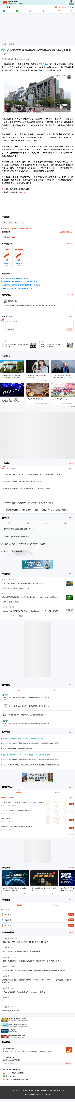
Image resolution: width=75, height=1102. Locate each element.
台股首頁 (62, 232)
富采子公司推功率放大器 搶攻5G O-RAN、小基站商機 (52, 345)
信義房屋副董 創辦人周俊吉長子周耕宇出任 (17, 278)
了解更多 (69, 243)
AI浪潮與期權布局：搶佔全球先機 (16, 189)
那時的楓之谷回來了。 (61, 399)
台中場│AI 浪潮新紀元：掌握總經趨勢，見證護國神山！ (29, 697)
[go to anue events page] (66, 7)
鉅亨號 (25, 1090)
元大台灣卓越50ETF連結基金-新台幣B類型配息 (16, 826)
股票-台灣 (10, 822)
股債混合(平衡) (12, 814)
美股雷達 (11, 579)
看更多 (70, 294)
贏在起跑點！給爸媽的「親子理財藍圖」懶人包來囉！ (18, 228)
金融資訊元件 (52, 1090)
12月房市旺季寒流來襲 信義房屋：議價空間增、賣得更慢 (21, 285)
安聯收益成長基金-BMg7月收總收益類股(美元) (16, 810)
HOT (10, 697)
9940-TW (44, 64)
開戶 (71, 812)
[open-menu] (2, 7)
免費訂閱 (68, 1064)
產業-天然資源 (12, 806)
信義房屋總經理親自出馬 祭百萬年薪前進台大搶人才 (20, 288)
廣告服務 (44, 1090)
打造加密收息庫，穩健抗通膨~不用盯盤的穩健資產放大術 (27, 715)
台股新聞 (11, 44)
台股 (4, 44)
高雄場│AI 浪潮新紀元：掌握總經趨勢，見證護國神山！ (29, 723)
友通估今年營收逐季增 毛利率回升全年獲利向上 (16, 345)
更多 (70, 468)
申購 (71, 804)
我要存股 (69, 232)
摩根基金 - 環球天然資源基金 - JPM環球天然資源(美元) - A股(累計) (23, 803)
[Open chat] (71, 11)
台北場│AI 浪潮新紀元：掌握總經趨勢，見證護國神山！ (29, 706)
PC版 (12, 1090)
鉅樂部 (31, 1090)
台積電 (8, 920)
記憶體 (8, 914)
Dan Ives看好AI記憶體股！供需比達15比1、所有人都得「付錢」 (11, 400)
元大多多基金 (5, 818)
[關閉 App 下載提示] (2, 2)
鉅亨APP (18, 1090)
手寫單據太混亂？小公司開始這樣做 (37, 377)
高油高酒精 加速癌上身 (36, 399)
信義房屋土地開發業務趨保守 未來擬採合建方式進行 (20, 281)
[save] (57, 11)
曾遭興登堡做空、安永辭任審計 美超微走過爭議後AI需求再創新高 (11, 377)
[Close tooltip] (69, 15)
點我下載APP (24, 192)
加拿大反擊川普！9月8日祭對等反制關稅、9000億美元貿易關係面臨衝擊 (63, 377)
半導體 (8, 925)
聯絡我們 (61, 1090)
